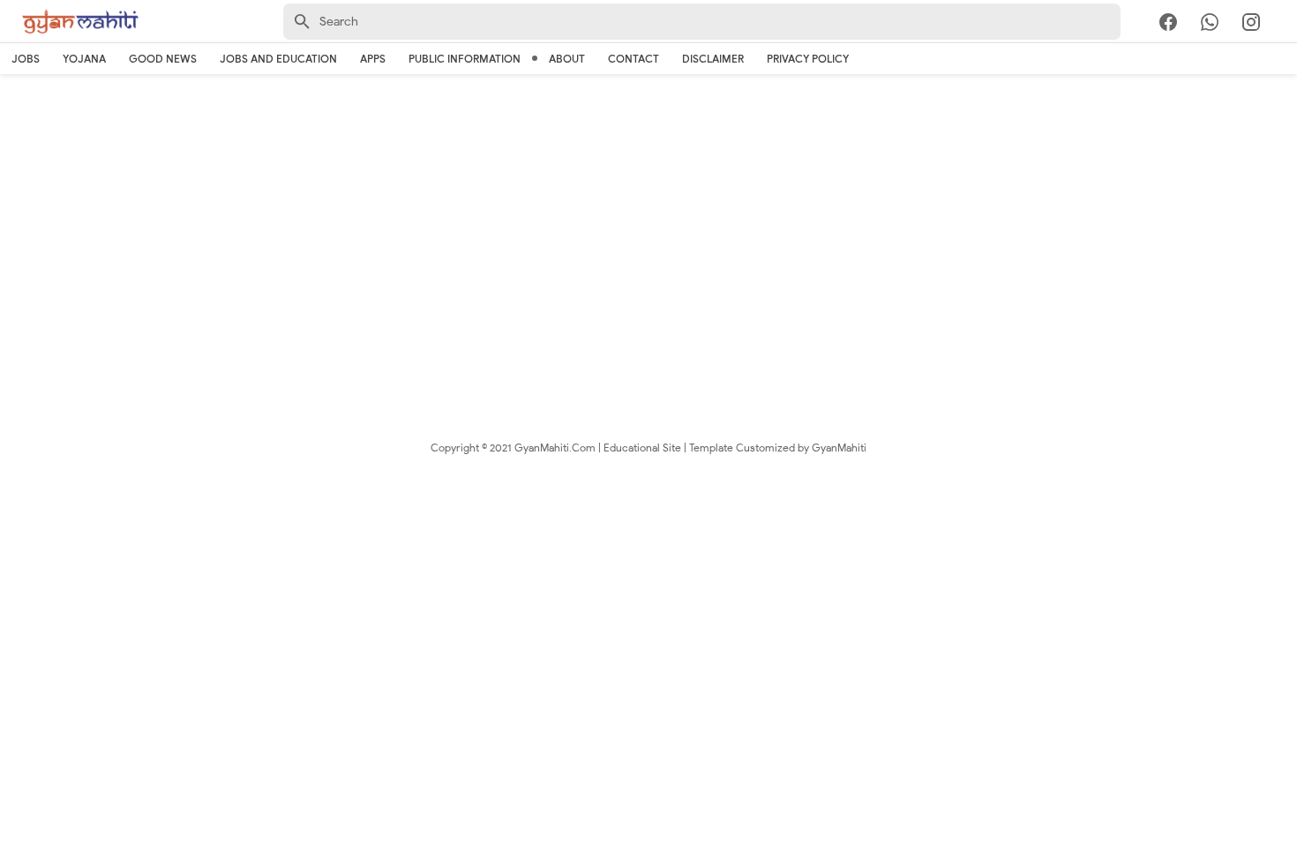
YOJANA (84, 58)
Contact (633, 58)
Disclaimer (713, 58)
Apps (373, 58)
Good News (163, 58)
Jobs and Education (278, 58)
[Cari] (1286, 25)
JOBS (25, 58)
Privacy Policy (808, 58)
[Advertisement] (648, 220)
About (567, 58)
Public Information (465, 58)
